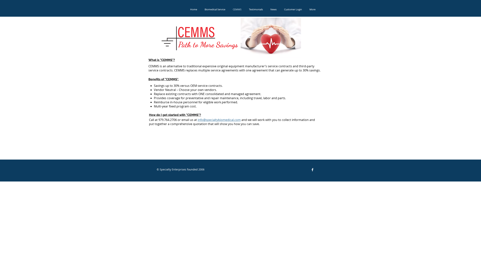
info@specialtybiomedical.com (219, 120)
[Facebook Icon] (312, 170)
